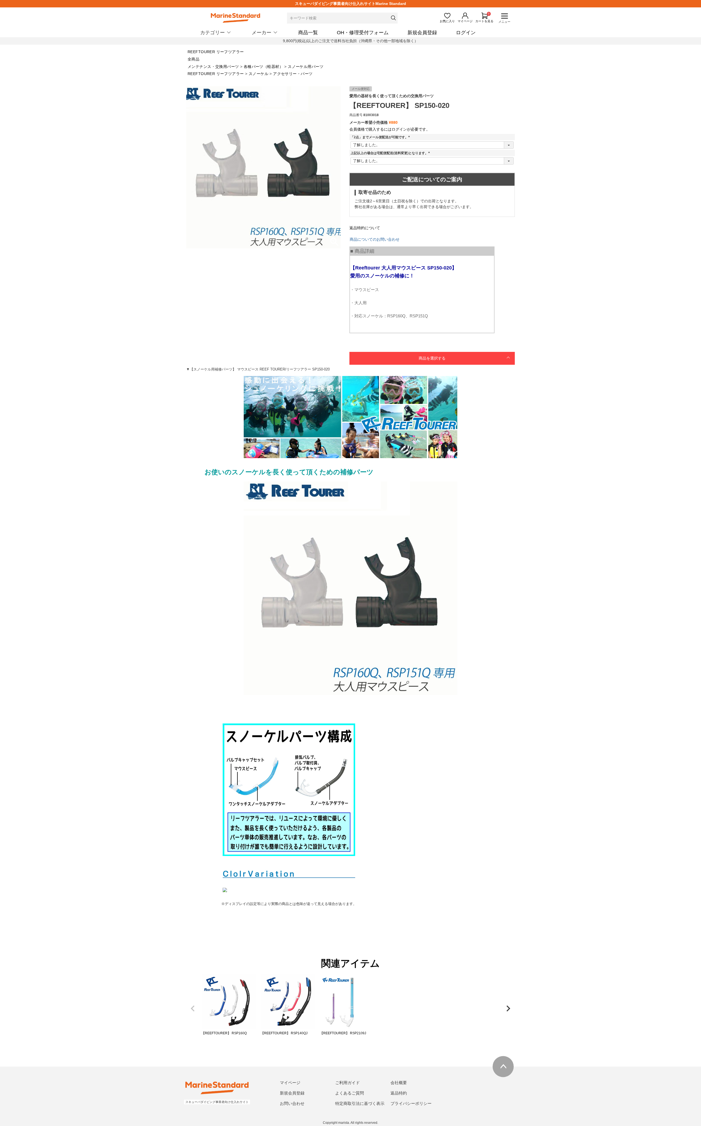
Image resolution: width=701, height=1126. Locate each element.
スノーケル (258, 73)
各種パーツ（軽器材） (263, 66)
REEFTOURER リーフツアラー (216, 52)
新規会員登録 (422, 32)
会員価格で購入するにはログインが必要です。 (389, 129)
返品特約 (398, 1093)
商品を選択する (432, 358)
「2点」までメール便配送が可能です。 (381, 137)
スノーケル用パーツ (305, 66)
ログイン (466, 32)
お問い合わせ (292, 1103)
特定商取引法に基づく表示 (359, 1103)
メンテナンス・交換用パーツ (213, 66)
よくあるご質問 (349, 1093)
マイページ (290, 1082)
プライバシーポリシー (411, 1103)
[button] (192, 1009)
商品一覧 (308, 32)
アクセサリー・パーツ (292, 73)
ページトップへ (503, 1066)
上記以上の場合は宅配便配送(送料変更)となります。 (391, 153)
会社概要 (398, 1082)
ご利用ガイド (347, 1082)
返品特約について (364, 228)
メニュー (504, 21)
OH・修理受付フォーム (363, 32)
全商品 (193, 59)
